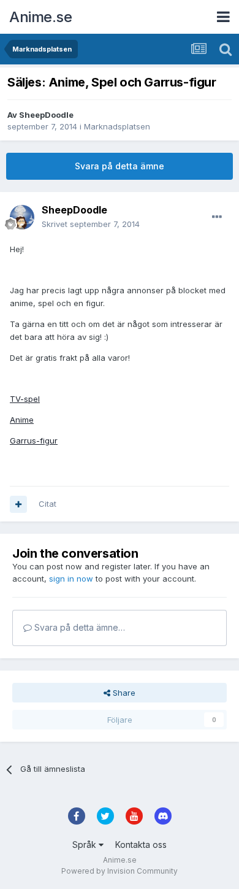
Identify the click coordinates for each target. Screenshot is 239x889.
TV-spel (25, 399)
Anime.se (40, 17)
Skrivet (91, 224)
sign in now (71, 578)
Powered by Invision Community (119, 871)
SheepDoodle (46, 115)
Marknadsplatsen (117, 126)
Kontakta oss (141, 844)
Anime (22, 420)
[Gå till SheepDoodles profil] (22, 217)
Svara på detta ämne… (78, 627)
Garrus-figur (34, 440)
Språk (85, 844)
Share (122, 693)
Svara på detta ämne (119, 166)
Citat (47, 504)
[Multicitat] (18, 504)
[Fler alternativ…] (217, 217)
